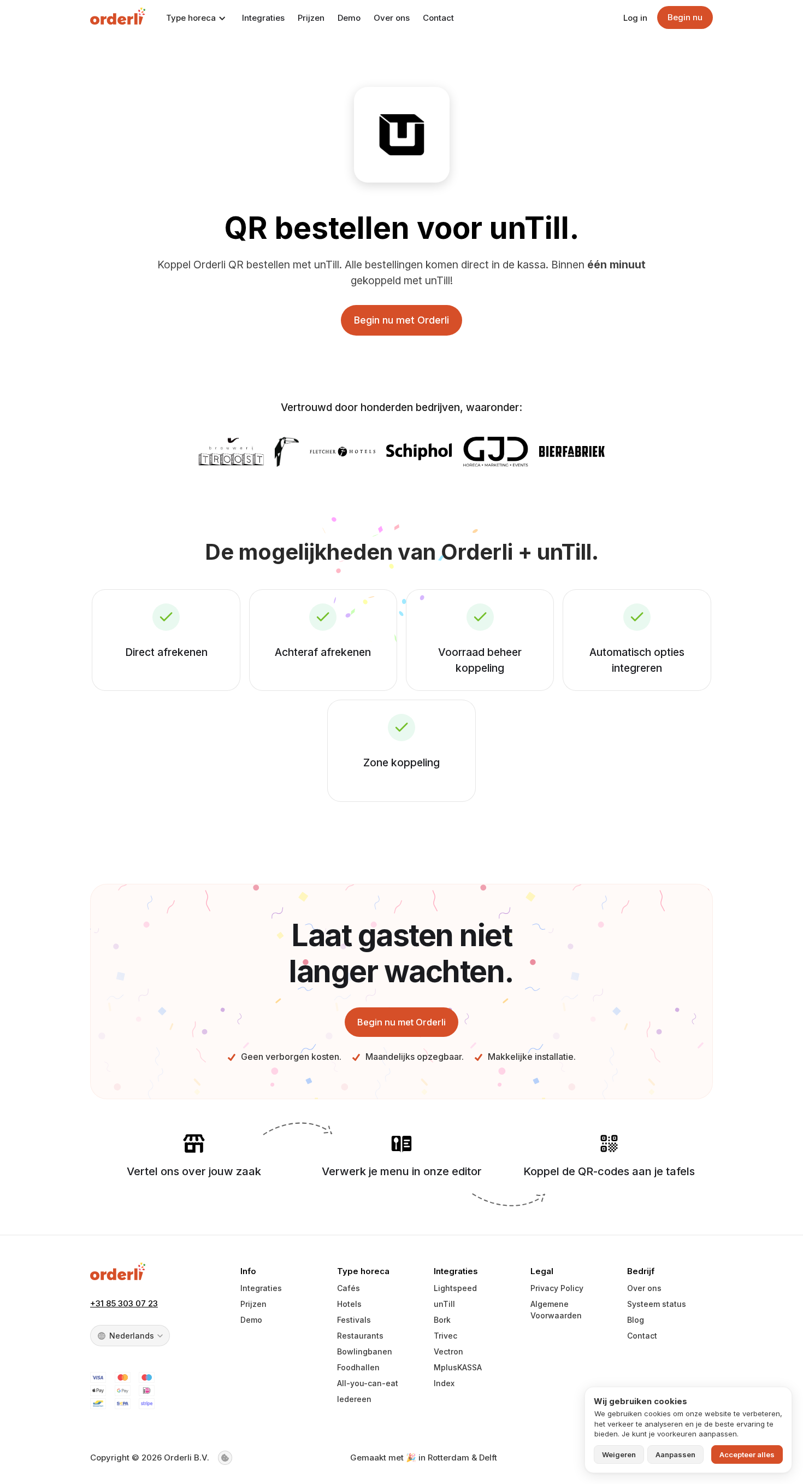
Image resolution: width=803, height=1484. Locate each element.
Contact (438, 18)
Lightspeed (455, 1288)
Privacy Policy (556, 1288)
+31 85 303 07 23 (124, 1303)
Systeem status (656, 1304)
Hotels (349, 1304)
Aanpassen (675, 1454)
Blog (635, 1319)
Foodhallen (358, 1367)
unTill (444, 1304)
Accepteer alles (747, 1454)
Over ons (392, 18)
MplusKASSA (458, 1367)
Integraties (263, 18)
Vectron (448, 1351)
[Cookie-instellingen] (225, 1458)
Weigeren (619, 1454)
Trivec (445, 1335)
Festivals (354, 1319)
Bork (442, 1319)
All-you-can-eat (367, 1383)
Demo (349, 18)
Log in (635, 18)
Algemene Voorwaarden (556, 1309)
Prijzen (311, 18)
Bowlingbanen (364, 1351)
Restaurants (360, 1335)
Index (444, 1383)
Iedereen (354, 1399)
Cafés (348, 1288)
